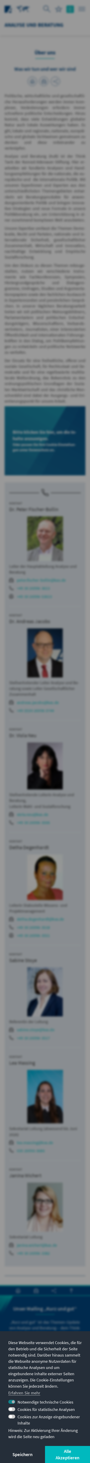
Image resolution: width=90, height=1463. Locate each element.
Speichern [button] (22, 1454)
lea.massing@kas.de (35, 1142)
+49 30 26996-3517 (33, 1038)
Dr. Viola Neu (23, 735)
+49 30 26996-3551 (33, 935)
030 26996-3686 (31, 1150)
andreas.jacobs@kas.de (38, 702)
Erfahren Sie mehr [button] (24, 1392)
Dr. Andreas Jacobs (29, 621)
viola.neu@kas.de (32, 814)
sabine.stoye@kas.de (35, 1029)
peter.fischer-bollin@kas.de (41, 580)
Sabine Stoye (23, 960)
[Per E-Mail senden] (43, 81)
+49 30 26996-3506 (33, 822)
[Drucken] (32, 81)
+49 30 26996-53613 (34, 596)
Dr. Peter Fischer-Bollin (33, 509)
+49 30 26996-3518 (33, 927)
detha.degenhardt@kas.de (40, 919)
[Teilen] (55, 81)
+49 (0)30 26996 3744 (35, 710)
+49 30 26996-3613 (33, 588)
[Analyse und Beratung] (23, 8)
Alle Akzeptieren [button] (67, 1454)
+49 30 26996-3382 (33, 1253)
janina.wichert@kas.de (37, 1245)
